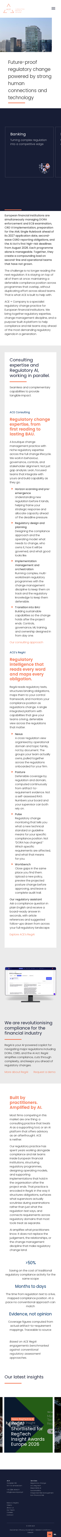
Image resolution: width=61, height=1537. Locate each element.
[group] (28, 1425)
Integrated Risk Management (42, 1493)
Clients (9, 1505)
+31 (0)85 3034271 (13, 1490)
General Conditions (42, 1530)
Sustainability (35, 1490)
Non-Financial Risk (37, 1495)
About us (10, 1508)
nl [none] (55, 1534)
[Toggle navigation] (53, 8)
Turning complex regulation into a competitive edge (28, 139)
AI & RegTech (35, 1485)
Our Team (11, 1510)
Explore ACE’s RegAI (22, 934)
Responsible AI (35, 1488)
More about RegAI (17, 1072)
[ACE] (13, 8)
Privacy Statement (26, 1530)
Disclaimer (14, 1530)
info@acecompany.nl (15, 1492)
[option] (55, 1534)
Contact (10, 1515)
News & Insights (13, 1503)
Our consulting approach (26, 642)
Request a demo (45, 1072)
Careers (10, 1512)
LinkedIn (30, 1532)
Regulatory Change (38, 1483)
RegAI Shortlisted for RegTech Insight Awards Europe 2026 (28, 1433)
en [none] (49, 1534)
